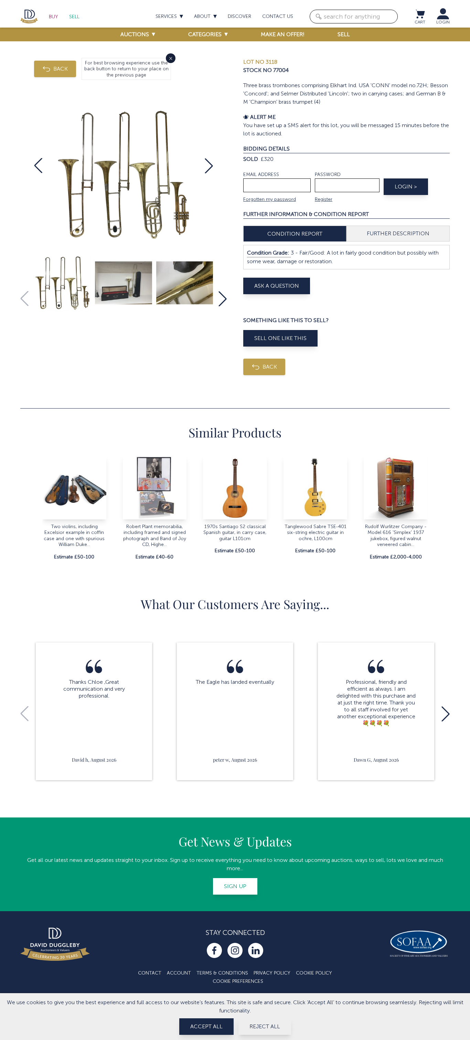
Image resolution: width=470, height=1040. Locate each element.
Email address (261, 174)
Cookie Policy (314, 973)
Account (179, 973)
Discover (239, 16)
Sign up (235, 886)
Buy (53, 16)
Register (323, 199)
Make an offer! (283, 34)
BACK (60, 69)
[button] (38, 165)
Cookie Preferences (238, 981)
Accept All (206, 1026)
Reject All (264, 1026)
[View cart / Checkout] (419, 13)
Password (328, 174)
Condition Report (294, 234)
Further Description (398, 233)
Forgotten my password (269, 199)
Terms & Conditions (222, 973)
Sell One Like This (280, 338)
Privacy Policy (272, 973)
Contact (149, 973)
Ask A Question (276, 286)
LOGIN (443, 22)
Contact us (277, 16)
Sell (74, 16)
